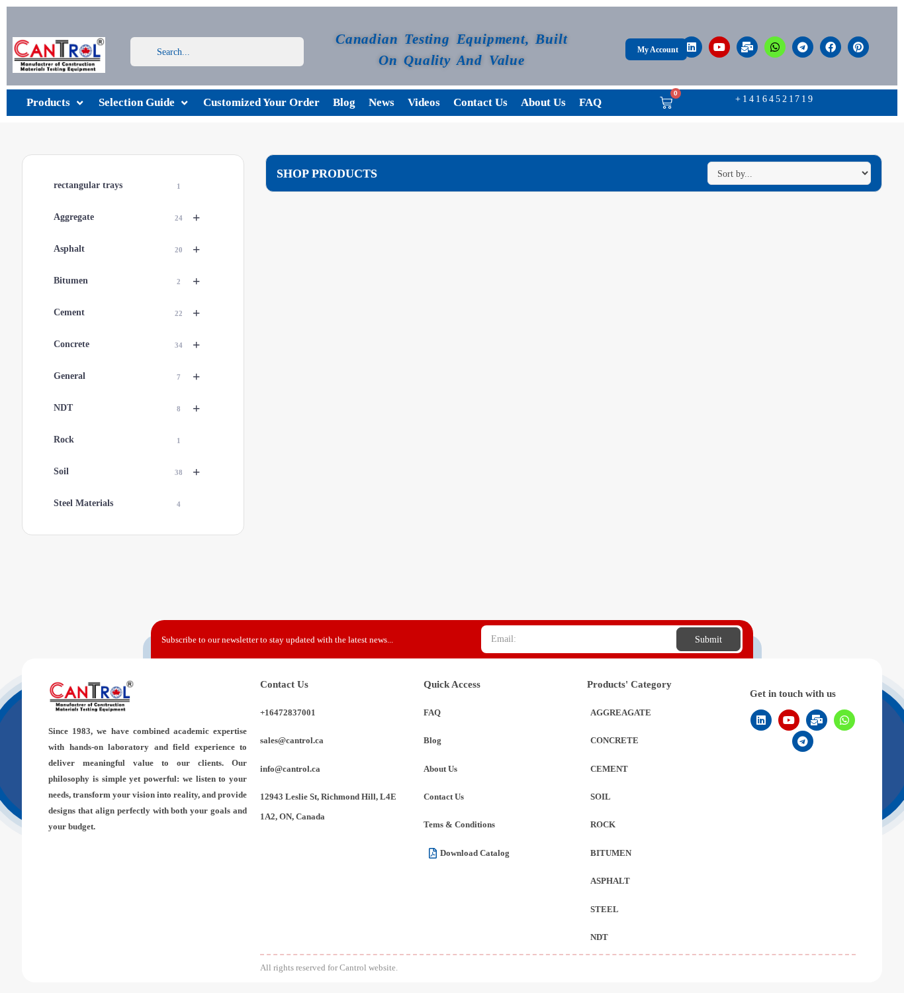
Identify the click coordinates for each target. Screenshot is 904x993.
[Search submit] (294, 51)
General (126, 376)
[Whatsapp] (775, 47)
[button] (56, 102)
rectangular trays (117, 185)
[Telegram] (802, 47)
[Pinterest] (858, 47)
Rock (117, 439)
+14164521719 (775, 99)
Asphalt (126, 249)
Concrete (126, 344)
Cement (126, 312)
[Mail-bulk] (747, 47)
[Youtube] (719, 47)
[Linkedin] (691, 47)
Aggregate (126, 217)
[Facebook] (830, 47)
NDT (126, 408)
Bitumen (126, 281)
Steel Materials (117, 503)
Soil (126, 471)
